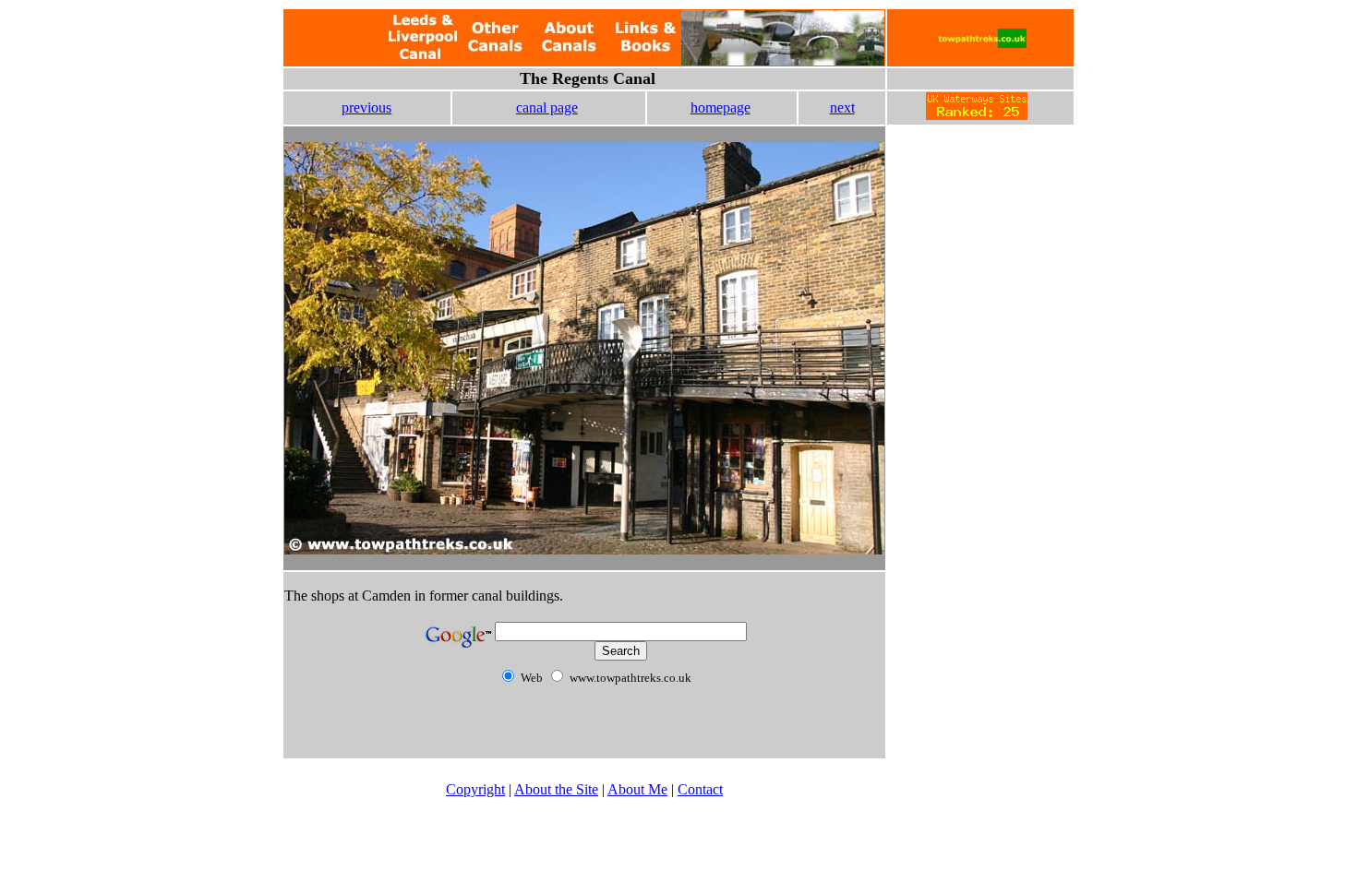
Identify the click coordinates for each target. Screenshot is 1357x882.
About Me (637, 789)
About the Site (556, 789)
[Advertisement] (980, 249)
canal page (547, 107)
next (842, 107)
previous (366, 107)
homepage (721, 107)
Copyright (475, 789)
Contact (700, 789)
